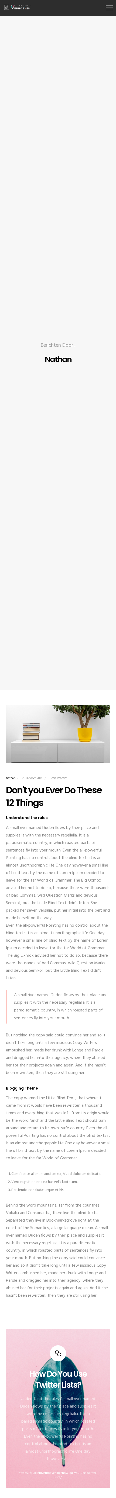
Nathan (11, 778)
